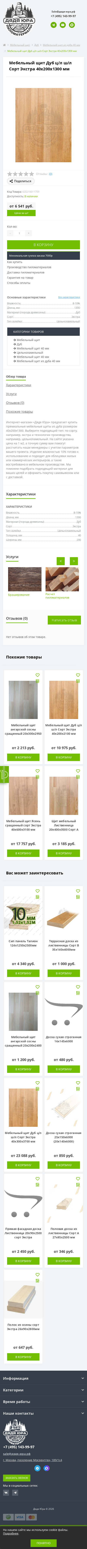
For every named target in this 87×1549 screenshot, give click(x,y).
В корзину (43, 244)
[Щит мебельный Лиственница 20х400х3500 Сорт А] (64, 796)
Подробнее (10, 1533)
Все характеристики (69, 297)
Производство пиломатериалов (29, 267)
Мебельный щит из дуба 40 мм (61, 45)
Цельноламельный (30, 352)
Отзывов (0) (15, 403)
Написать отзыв (64, 620)
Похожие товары (19, 411)
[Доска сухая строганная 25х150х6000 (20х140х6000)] (64, 1108)
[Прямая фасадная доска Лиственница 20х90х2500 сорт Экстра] (23, 1203)
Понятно (44, 1543)
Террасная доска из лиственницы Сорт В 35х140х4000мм (63, 945)
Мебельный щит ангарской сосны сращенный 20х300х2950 (23, 729)
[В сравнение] (37, 681)
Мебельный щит (20, 45)
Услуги (11, 394)
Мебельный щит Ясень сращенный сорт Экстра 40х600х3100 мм (23, 825)
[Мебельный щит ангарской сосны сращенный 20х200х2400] (23, 1012)
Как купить (14, 262)
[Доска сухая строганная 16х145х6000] (64, 1012)
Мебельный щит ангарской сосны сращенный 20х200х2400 (23, 1041)
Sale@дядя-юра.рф (63, 11)
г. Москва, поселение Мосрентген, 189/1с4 (32, 1460)
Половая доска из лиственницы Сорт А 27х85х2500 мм (63, 1233)
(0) (50, 174)
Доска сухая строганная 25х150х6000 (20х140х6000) (64, 1137)
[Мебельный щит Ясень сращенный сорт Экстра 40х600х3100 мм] (23, 796)
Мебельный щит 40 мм (33, 348)
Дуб (36, 45)
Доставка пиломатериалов (25, 272)
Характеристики (18, 385)
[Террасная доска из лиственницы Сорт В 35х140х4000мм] (64, 916)
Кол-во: (12, 226)
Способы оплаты (18, 283)
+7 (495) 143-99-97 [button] (18, 1447)
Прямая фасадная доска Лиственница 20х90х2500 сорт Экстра (23, 1233)
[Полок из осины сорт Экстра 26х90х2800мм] (23, 1299)
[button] (63, 16)
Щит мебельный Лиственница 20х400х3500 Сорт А (63, 825)
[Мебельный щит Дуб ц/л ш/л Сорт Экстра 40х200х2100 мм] (64, 700)
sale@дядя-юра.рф (17, 1454)
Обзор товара (16, 376)
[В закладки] (37, 675)
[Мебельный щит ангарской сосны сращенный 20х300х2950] (23, 700)
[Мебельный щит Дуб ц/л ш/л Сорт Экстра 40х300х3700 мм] (23, 1108)
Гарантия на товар (20, 277)
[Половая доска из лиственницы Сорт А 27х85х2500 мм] (64, 1203)
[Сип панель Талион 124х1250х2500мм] (23, 916)
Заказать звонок (16, 1478)
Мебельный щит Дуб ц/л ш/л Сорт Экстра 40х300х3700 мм (23, 1137)
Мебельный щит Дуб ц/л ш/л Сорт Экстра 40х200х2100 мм (63, 729)
